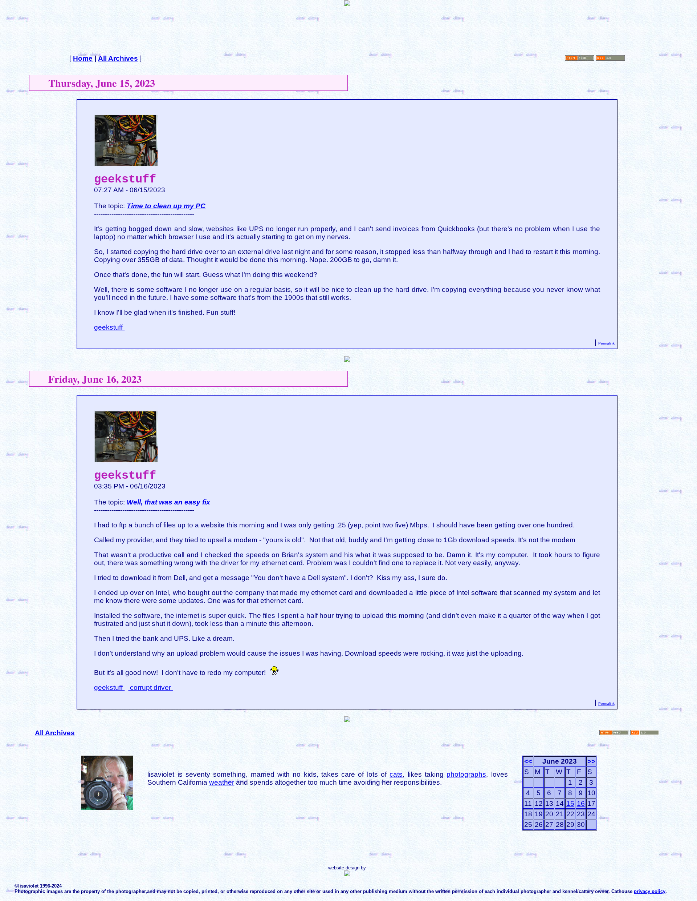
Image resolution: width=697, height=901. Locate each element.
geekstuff (109, 327)
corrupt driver (150, 687)
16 (581, 803)
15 (570, 803)
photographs (466, 774)
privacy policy (649, 891)
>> (591, 761)
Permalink (606, 343)
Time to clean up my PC (166, 206)
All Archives (118, 58)
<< (528, 761)
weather (221, 782)
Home (83, 58)
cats (396, 774)
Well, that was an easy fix (168, 502)
